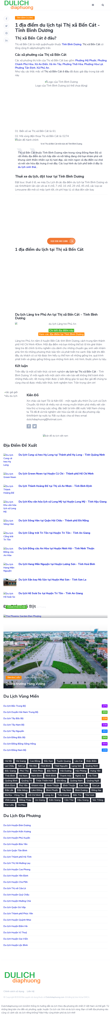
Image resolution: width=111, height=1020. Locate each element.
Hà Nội (8, 761)
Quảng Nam (76, 780)
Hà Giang (21, 761)
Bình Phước (52, 790)
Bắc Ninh (51, 770)
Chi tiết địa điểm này (61, 330)
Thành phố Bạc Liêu (32, 677)
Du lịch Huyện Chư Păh (15, 882)
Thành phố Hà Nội (16, 607)
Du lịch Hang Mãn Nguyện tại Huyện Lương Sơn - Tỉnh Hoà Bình (57, 564)
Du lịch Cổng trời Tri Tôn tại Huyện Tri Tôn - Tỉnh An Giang (54, 533)
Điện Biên (91, 761)
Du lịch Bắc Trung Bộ (55, 706)
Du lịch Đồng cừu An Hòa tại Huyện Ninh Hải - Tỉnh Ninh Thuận (56, 548)
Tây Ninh (66, 790)
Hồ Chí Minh (34, 795)
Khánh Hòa (37, 785)
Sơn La (21, 766)
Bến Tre (77, 795)
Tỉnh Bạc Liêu (13, 677)
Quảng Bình (11, 780)
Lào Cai (79, 761)
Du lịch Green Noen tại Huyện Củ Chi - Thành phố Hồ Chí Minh (56, 473)
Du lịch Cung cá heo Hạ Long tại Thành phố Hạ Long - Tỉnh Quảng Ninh (62, 454)
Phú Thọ (24, 770)
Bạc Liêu (9, 805)
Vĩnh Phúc (38, 770)
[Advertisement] (61, 108)
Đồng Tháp (25, 800)
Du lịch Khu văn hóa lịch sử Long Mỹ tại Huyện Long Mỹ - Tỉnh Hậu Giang (63, 501)
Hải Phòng (80, 770)
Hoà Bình (45, 766)
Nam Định (36, 775)
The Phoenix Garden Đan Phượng (30, 613)
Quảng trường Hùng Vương (25, 684)
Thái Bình (10, 775)
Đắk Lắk (9, 790)
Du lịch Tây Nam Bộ (55, 724)
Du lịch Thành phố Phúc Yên (18, 913)
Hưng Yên (95, 770)
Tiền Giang (63, 795)
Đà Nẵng (61, 780)
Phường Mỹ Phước (86, 60)
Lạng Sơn (77, 766)
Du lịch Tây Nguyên (55, 731)
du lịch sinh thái (27, 167)
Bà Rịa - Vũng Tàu (14, 795)
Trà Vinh (89, 795)
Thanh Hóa (65, 775)
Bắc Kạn (48, 761)
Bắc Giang (10, 770)
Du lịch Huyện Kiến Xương (17, 831)
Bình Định (10, 785)
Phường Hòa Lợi (93, 64)
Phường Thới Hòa (73, 64)
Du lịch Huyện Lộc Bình (15, 945)
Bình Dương (81, 790)
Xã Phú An (43, 67)
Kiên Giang (55, 800)
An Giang (40, 800)
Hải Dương (66, 770)
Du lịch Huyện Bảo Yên (15, 844)
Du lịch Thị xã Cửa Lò (14, 888)
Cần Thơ (68, 800)
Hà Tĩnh (92, 775)
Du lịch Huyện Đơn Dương (17, 825)
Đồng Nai (96, 790)
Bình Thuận (69, 785)
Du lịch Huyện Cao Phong (16, 869)
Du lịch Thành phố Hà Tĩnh (17, 856)
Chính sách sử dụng (13, 991)
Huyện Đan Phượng (38, 607)
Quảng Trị (26, 780)
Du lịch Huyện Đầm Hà (15, 926)
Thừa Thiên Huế (44, 780)
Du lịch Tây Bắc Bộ (55, 718)
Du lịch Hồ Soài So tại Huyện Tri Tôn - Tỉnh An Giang (51, 593)
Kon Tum (83, 785)
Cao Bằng (35, 761)
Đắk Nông (22, 790)
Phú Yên (23, 785)
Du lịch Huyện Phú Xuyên (16, 837)
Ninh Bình (51, 775)
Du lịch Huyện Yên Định (15, 875)
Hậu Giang (83, 800)
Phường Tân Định (25, 67)
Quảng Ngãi (93, 780)
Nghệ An (80, 775)
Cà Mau (22, 805)
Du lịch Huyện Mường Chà (17, 901)
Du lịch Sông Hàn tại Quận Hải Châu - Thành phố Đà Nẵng (54, 520)
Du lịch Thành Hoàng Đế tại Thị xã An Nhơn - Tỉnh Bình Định (55, 486)
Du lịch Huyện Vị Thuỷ (15, 932)
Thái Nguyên (61, 766)
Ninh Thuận (53, 785)
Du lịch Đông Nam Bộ (55, 750)
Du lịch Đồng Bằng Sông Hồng (55, 743)
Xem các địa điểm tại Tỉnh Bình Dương (61, 334)
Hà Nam (23, 775)
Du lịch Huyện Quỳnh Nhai (17, 919)
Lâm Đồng (37, 790)
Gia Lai (95, 785)
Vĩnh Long (10, 800)
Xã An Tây (55, 64)
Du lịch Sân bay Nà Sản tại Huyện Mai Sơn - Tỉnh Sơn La (52, 579)
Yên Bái (33, 766)
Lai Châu (9, 766)
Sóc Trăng (97, 800)
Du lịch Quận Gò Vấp (14, 907)
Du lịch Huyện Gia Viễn (15, 938)
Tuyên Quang (64, 761)
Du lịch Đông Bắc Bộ (55, 737)
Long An (49, 795)
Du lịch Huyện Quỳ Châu (16, 894)
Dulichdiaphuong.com (55, 997)
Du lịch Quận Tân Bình (15, 850)
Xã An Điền (41, 64)
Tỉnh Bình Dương (24, 18)
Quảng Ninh (91, 766)
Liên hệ (30, 991)
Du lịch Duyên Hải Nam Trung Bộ (55, 712)
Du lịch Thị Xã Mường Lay (16, 863)
